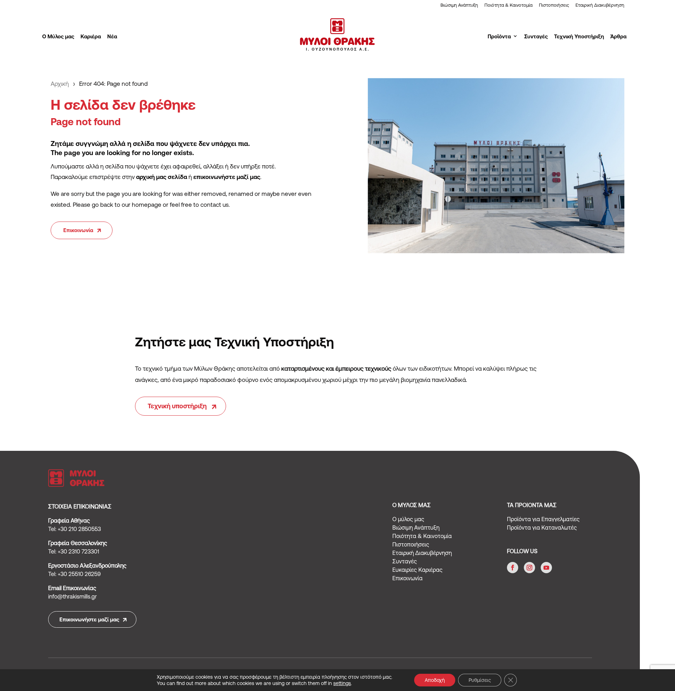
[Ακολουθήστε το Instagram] (529, 567)
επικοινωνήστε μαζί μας (226, 176)
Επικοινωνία (78, 230)
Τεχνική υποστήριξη (177, 406)
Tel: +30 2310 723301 (73, 551)
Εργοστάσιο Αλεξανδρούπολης (87, 565)
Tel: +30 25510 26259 (74, 574)
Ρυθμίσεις (480, 680)
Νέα (112, 36)
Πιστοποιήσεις (554, 5)
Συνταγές (536, 36)
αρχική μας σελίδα (161, 176)
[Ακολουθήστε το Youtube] (546, 567)
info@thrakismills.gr (72, 596)
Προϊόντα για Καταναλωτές (542, 527)
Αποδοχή (435, 680)
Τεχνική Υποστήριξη (579, 36)
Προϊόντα (499, 36)
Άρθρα (618, 36)
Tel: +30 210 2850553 (74, 529)
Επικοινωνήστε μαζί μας (89, 619)
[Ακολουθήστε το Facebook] (512, 567)
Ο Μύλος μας (58, 36)
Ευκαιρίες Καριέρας (417, 570)
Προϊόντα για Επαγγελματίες (543, 519)
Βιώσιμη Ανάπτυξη (459, 5)
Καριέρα (91, 36)
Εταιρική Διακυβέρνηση (600, 5)
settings (342, 683)
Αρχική (60, 83)
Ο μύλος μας (408, 519)
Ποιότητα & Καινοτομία (508, 5)
